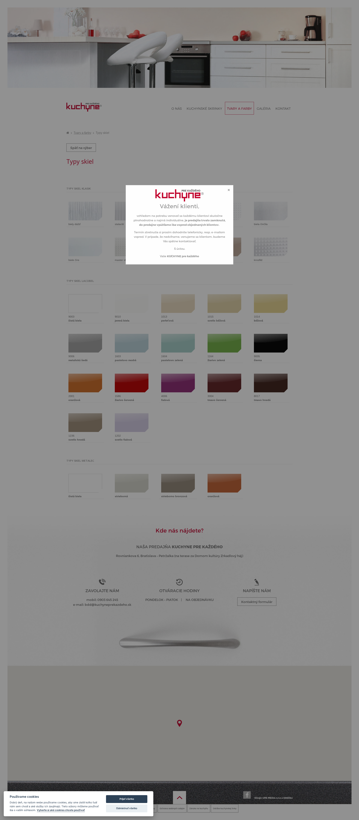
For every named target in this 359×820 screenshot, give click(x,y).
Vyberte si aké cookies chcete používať (61, 810)
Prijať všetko (126, 798)
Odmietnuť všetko (126, 808)
